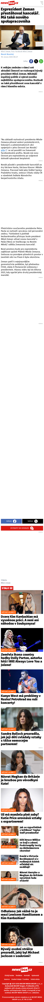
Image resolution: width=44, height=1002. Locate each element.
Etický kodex (9, 975)
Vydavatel (35, 975)
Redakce (19, 975)
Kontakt (27, 975)
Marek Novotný (7, 54)
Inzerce (7, 979)
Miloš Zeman (5, 583)
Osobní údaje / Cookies (20, 979)
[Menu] (41, 3)
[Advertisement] (22, 114)
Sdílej (9, 521)
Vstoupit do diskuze (19, 528)
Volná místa (35, 979)
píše (3, 150)
